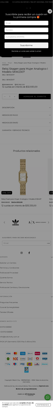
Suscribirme (26, 45)
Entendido (43, 405)
